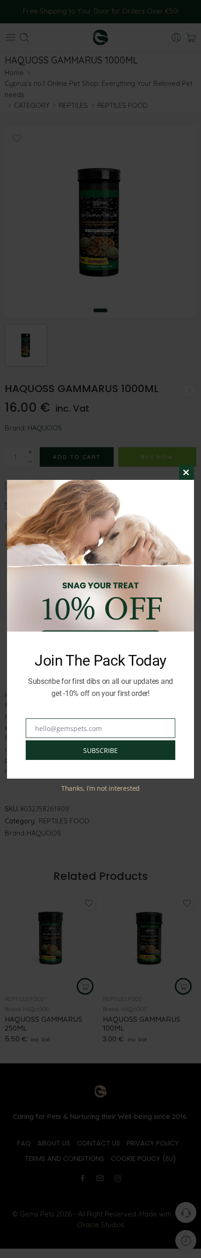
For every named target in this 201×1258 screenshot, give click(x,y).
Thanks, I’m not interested (100, 788)
